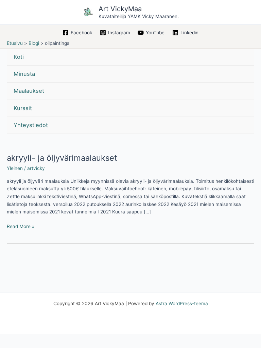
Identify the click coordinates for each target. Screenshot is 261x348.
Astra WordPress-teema (182, 303)
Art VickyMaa (120, 9)
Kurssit (23, 108)
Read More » (20, 226)
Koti (19, 56)
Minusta (24, 73)
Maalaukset (29, 90)
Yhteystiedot (31, 125)
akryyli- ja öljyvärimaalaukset (62, 158)
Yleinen (15, 168)
